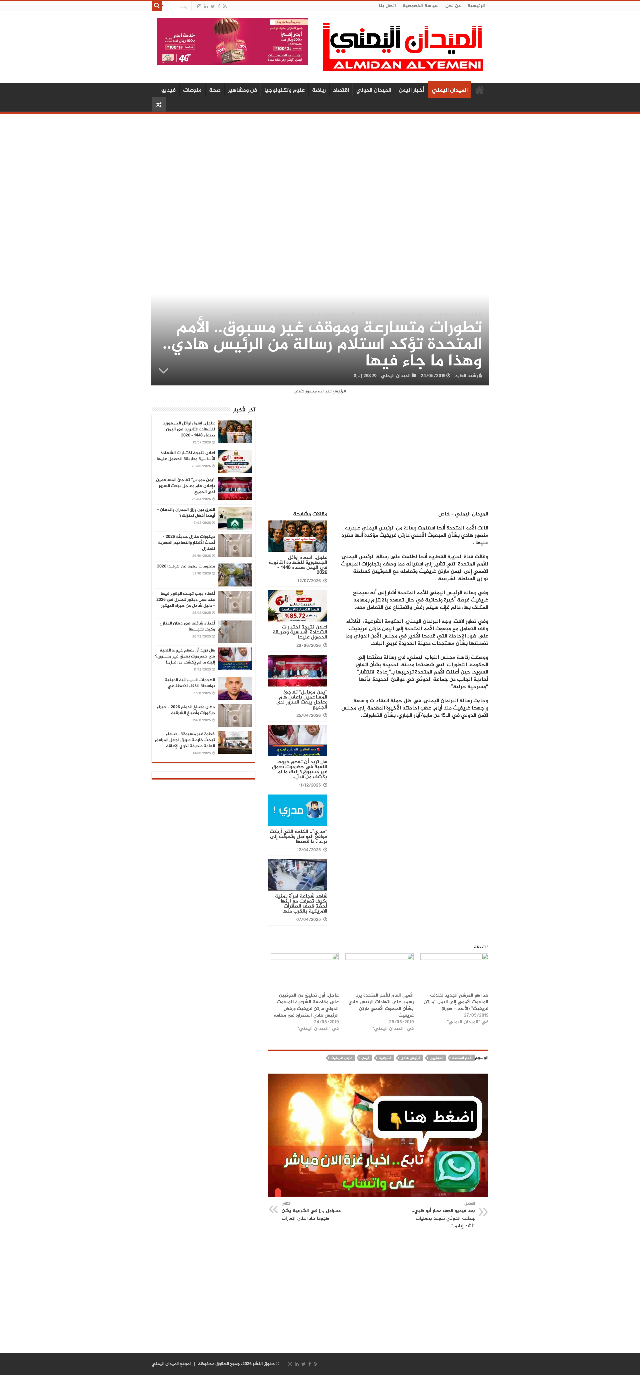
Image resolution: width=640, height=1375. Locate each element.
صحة (215, 90)
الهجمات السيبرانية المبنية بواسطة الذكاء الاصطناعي (190, 683)
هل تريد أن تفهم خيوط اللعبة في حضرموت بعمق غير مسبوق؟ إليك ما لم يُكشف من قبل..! (299, 769)
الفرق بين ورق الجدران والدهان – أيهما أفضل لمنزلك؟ (186, 512)
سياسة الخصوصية (421, 6)
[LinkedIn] (206, 6)
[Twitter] (213, 6)
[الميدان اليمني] (403, 50)
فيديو (168, 90)
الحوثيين (436, 1058)
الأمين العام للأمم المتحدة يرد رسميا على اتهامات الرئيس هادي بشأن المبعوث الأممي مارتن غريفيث (381, 1005)
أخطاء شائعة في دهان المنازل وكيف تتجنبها (187, 626)
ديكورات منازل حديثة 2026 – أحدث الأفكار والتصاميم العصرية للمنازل (186, 542)
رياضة (319, 90)
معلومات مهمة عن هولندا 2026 (186, 566)
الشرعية (385, 1058)
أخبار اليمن (411, 90)
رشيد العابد (466, 376)
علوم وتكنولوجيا (284, 90)
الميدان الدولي (373, 90)
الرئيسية (476, 6)
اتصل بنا (387, 6)
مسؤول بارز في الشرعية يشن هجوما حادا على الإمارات (311, 1211)
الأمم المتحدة (462, 1058)
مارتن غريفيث (341, 1058)
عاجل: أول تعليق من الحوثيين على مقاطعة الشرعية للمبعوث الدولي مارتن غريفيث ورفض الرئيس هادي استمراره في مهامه (306, 1005)
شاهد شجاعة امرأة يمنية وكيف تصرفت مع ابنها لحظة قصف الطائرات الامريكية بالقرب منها (301, 904)
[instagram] (199, 6)
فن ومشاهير (242, 90)
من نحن (453, 6)
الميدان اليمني (450, 90)
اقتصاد (341, 90)
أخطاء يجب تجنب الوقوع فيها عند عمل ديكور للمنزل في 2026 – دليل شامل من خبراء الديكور (185, 599)
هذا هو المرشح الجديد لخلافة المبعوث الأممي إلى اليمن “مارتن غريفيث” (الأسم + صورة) (456, 1002)
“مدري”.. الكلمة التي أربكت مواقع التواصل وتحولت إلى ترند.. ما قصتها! (298, 837)
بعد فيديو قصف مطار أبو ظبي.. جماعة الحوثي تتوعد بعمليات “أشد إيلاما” (443, 1215)
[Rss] (224, 6)
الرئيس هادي (411, 1058)
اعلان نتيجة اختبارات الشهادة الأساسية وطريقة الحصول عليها (300, 632)
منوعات (192, 90)
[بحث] (157, 6)
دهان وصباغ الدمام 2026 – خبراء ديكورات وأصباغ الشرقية (186, 710)
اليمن (365, 1058)
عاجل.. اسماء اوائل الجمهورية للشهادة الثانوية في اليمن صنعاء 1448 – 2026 (298, 565)
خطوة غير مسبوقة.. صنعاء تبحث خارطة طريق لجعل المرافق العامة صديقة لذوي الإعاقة (185, 740)
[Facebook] (219, 6)
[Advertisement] (320, 169)
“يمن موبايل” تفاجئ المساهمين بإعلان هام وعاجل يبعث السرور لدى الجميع (301, 700)
